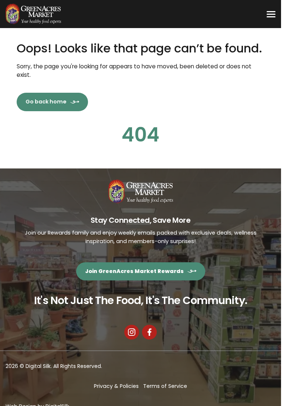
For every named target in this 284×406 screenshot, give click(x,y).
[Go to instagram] (131, 332)
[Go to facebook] (149, 332)
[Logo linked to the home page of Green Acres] (33, 14)
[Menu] (271, 14)
